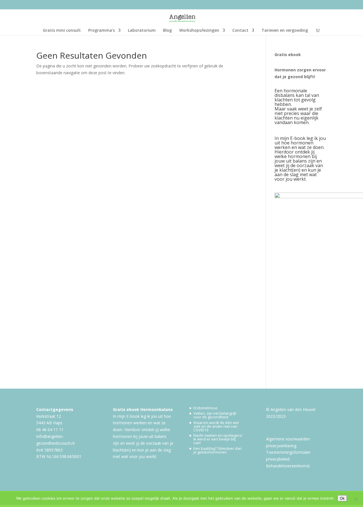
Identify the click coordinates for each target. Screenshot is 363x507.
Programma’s (101, 30)
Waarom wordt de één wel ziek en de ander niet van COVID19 (216, 426)
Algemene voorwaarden (288, 439)
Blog (167, 30)
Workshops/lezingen (199, 30)
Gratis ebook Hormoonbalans (143, 409)
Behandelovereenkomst (288, 465)
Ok (342, 498)
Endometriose (205, 407)
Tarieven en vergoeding (284, 30)
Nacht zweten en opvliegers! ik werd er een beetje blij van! (217, 439)
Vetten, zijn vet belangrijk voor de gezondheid (215, 415)
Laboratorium (142, 30)
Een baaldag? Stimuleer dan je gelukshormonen (217, 450)
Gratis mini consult (62, 30)
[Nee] (356, 499)
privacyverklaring (281, 445)
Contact (240, 30)
